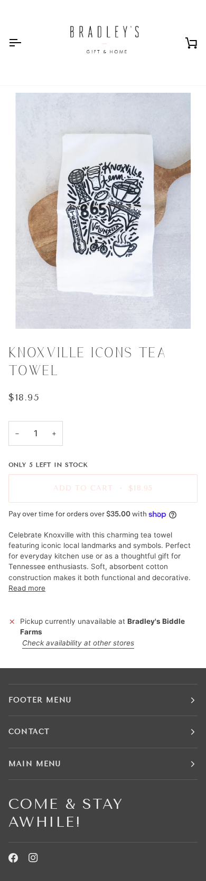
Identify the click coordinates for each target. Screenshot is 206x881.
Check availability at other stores (78, 643)
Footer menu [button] (39, 700)
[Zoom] (103, 211)
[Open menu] (24, 42)
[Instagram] (33, 858)
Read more (26, 588)
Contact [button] (29, 732)
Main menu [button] (34, 764)
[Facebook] (13, 858)
